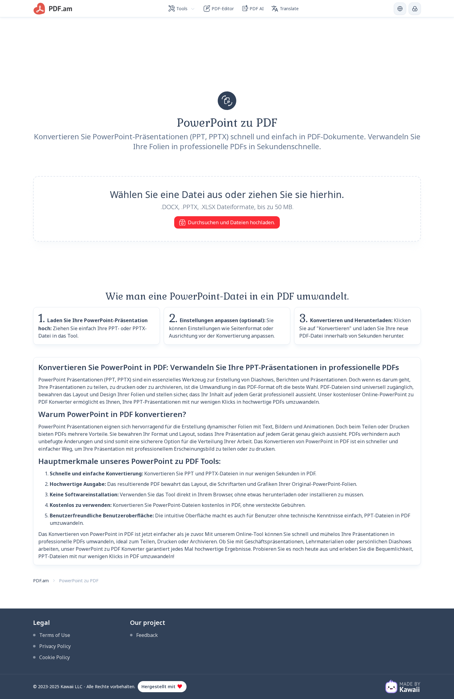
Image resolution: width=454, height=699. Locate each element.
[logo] (53, 8)
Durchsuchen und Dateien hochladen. (231, 222)
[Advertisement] (227, 60)
